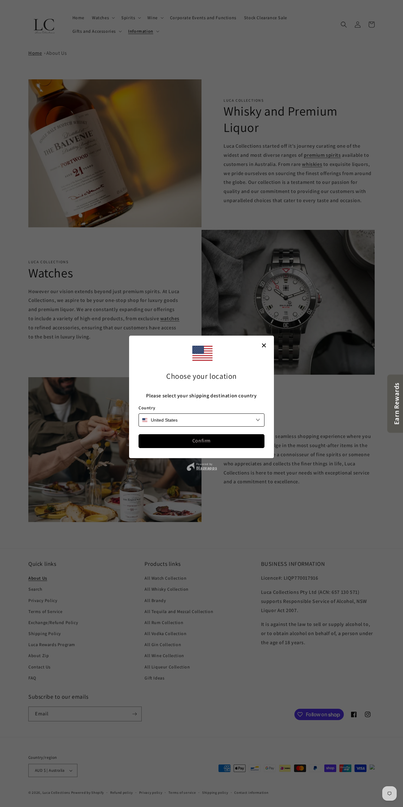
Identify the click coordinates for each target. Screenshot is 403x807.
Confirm (201, 440)
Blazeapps (206, 468)
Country (147, 408)
